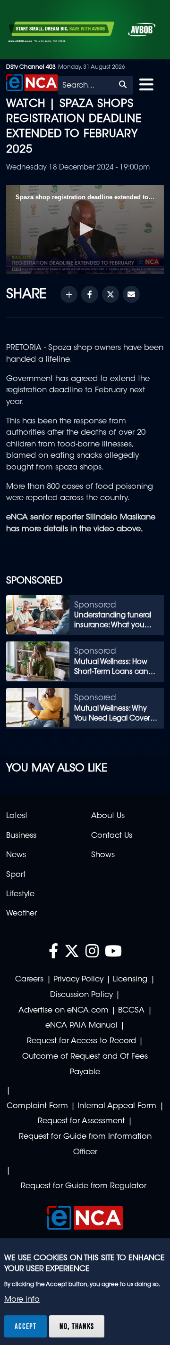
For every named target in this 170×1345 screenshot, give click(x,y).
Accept (25, 1326)
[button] (85, 229)
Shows (103, 855)
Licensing (130, 979)
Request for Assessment (81, 1121)
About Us (108, 816)
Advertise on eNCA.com (63, 1010)
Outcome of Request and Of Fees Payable (85, 1064)
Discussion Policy (81, 995)
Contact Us (111, 836)
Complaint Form (37, 1106)
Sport (16, 875)
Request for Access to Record (81, 1041)
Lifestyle (20, 894)
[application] (85, 229)
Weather (21, 913)
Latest (16, 816)
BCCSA (131, 1010)
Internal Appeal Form (116, 1106)
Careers (29, 979)
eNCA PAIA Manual (81, 1025)
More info (22, 1300)
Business (21, 836)
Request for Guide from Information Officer (85, 1144)
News (16, 855)
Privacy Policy (78, 979)
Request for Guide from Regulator (83, 1186)
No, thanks (77, 1326)
